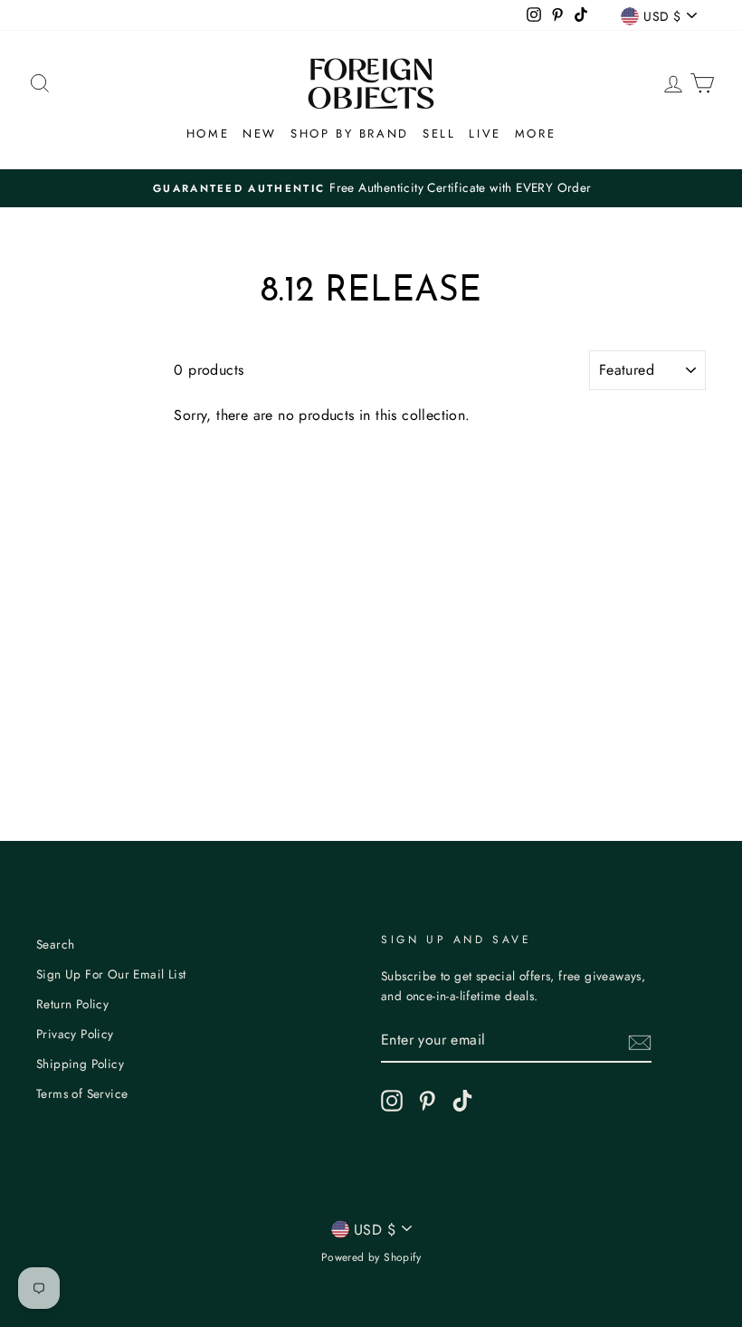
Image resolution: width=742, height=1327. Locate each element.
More (535, 133)
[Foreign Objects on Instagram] (392, 1101)
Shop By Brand (349, 133)
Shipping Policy (80, 1064)
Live (484, 133)
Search (55, 944)
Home (207, 133)
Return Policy (72, 1004)
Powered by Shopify (371, 1257)
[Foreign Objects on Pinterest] (427, 1101)
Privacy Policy (75, 1034)
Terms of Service (82, 1093)
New (260, 133)
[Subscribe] (640, 1041)
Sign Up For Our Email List (111, 974)
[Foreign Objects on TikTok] (462, 1101)
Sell (439, 133)
